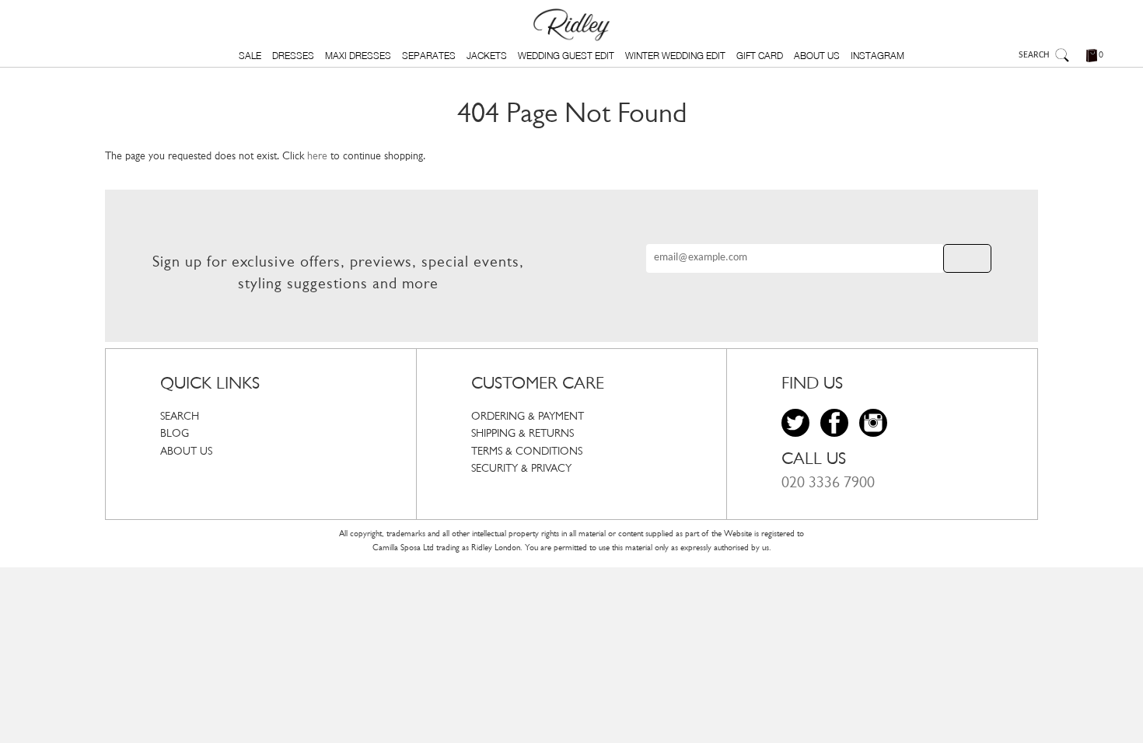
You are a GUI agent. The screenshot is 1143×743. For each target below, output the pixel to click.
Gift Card (759, 55)
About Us (817, 55)
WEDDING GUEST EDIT (566, 55)
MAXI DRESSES (358, 55)
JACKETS (487, 55)
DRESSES (293, 55)
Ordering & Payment (527, 417)
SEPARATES (429, 55)
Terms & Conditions (526, 452)
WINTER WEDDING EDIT (675, 55)
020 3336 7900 (828, 483)
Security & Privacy (521, 469)
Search (179, 417)
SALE (250, 55)
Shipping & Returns (522, 434)
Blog (174, 434)
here (317, 156)
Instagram (877, 55)
